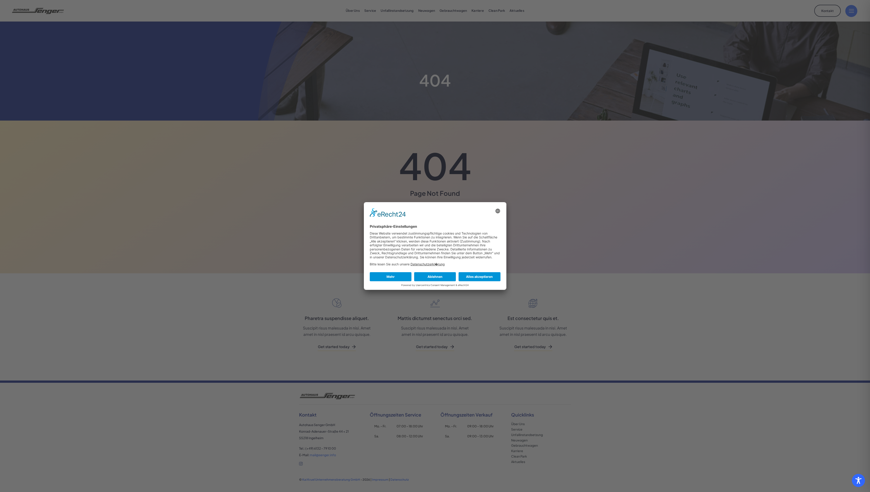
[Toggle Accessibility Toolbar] (858, 480)
